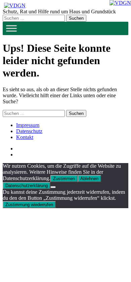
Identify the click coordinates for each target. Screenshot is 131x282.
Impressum (27, 125)
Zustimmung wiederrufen (29, 204)
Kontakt (24, 137)
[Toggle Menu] (11, 28)
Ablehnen (89, 178)
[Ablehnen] (53, 187)
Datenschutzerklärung (26, 185)
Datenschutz (29, 131)
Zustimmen (64, 178)
